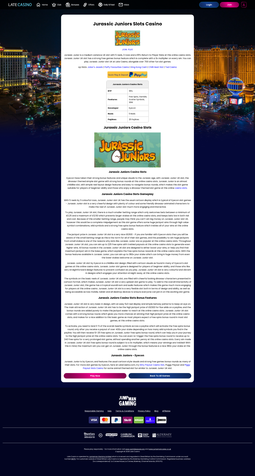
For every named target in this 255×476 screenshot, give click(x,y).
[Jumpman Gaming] (127, 404)
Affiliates (166, 411)
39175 (73, 459)
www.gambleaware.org (135, 449)
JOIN (124, 49)
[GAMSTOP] (112, 435)
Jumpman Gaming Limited (100, 456)
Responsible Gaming (94, 411)
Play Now (95, 375)
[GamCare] (89, 435)
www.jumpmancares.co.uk (160, 449)
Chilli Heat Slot (156, 67)
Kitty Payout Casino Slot (152, 364)
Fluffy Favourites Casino (116, 67)
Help (110, 411)
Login (209, 4)
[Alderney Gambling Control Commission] (162, 435)
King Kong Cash (139, 67)
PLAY (130, 49)
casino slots (181, 188)
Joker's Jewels (95, 67)
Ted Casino (171, 67)
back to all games (160, 375)
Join (229, 4)
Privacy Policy (144, 411)
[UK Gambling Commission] (128, 435)
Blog (156, 411)
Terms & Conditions (125, 411)
